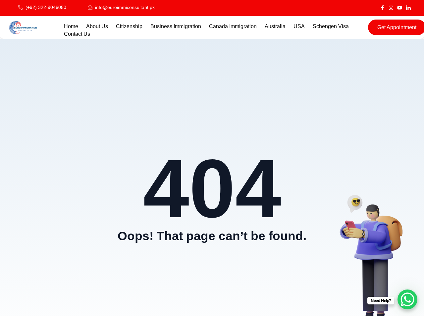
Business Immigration (175, 26)
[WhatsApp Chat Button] (407, 299)
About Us (97, 26)
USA (299, 26)
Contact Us (77, 34)
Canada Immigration (233, 26)
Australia (275, 26)
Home (71, 26)
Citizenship (129, 26)
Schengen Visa (331, 26)
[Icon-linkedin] (408, 7)
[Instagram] (391, 7)
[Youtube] (399, 7)
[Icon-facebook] (382, 7)
